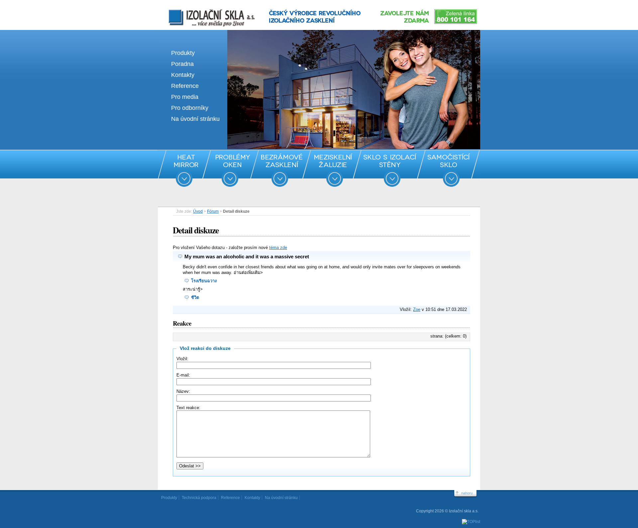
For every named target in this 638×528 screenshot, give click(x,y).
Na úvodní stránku (195, 119)
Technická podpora (199, 497)
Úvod (198, 211)
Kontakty (182, 75)
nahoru (467, 493)
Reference (185, 86)
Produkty (183, 53)
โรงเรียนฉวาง (204, 280)
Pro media (184, 97)
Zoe (416, 309)
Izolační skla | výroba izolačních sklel (202, 9)
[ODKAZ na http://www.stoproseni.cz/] (319, 147)
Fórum (213, 211)
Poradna (182, 64)
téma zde (278, 247)
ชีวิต (195, 297)
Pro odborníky (189, 108)
